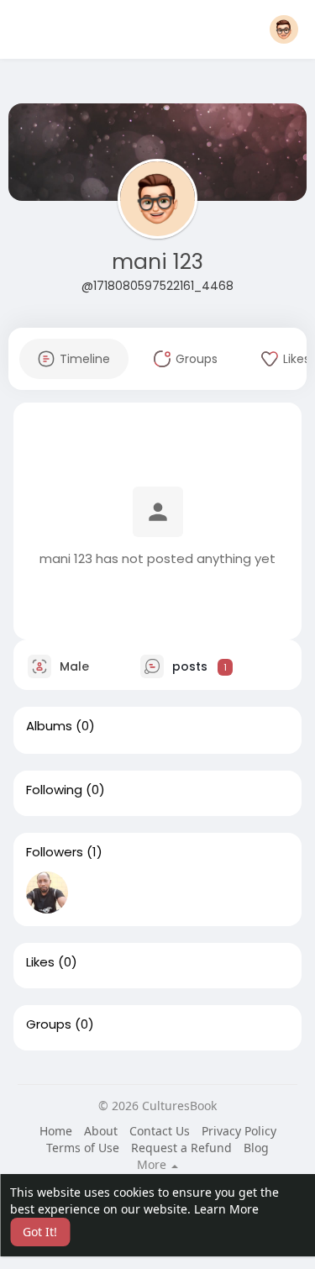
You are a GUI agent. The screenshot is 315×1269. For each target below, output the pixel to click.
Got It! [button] (40, 1232)
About (101, 1131)
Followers (54, 852)
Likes (40, 962)
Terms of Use (82, 1148)
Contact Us (159, 1131)
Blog (256, 1148)
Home (55, 1131)
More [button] (153, 1165)
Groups (48, 1024)
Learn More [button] (226, 1209)
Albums (49, 726)
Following (54, 790)
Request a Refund (181, 1148)
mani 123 (157, 261)
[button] (284, 29)
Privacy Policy (239, 1131)
